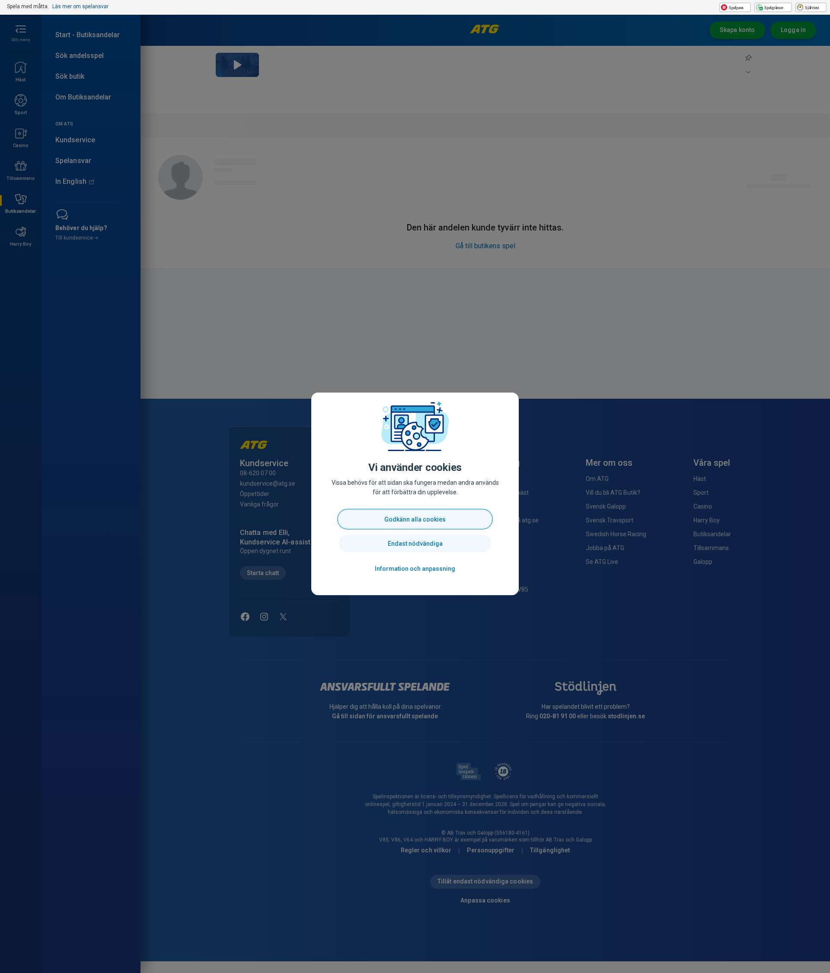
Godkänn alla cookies (415, 519)
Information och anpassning (415, 568)
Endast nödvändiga (415, 543)
